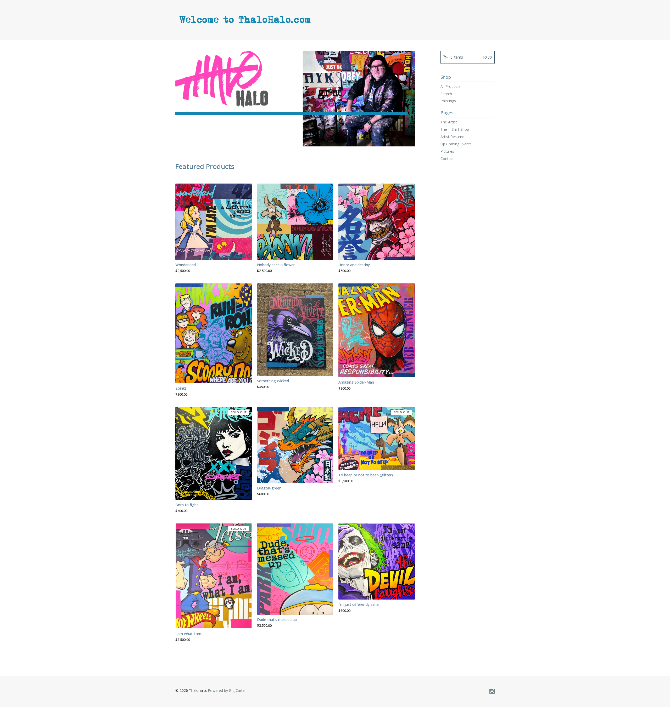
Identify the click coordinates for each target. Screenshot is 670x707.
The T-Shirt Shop (454, 129)
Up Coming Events (456, 143)
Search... (447, 94)
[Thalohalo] (306, 19)
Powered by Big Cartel (226, 690)
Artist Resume (452, 136)
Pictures (447, 151)
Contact (447, 158)
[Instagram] (492, 691)
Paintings (448, 100)
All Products (450, 86)
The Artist (448, 121)
